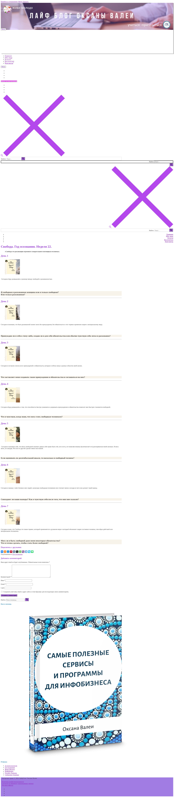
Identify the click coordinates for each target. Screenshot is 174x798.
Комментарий (6, 577)
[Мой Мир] (8, 551)
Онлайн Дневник (11, 773)
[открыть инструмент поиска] (33, 156)
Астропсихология (11, 766)
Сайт (2, 588)
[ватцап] (6, 793)
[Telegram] (6, 73)
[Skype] (29, 551)
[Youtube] (6, 77)
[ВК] (6, 789)
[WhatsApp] (6, 75)
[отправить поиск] (23, 158)
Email (3, 584)
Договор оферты (7, 785)
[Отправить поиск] (171, 164)
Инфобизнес (9, 771)
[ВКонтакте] (6, 70)
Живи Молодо (10, 769)
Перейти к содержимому (9, 2)
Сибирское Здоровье (12, 775)
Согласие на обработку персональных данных (18, 783)
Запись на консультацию (9, 81)
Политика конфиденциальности (13, 782)
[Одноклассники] (5, 551)
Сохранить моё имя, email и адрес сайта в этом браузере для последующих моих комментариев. (36, 592)
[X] (17, 551)
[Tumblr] (14, 551)
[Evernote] (32, 551)
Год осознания (17, 554)
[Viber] (23, 551)
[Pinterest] (11, 551)
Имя (3, 580)
